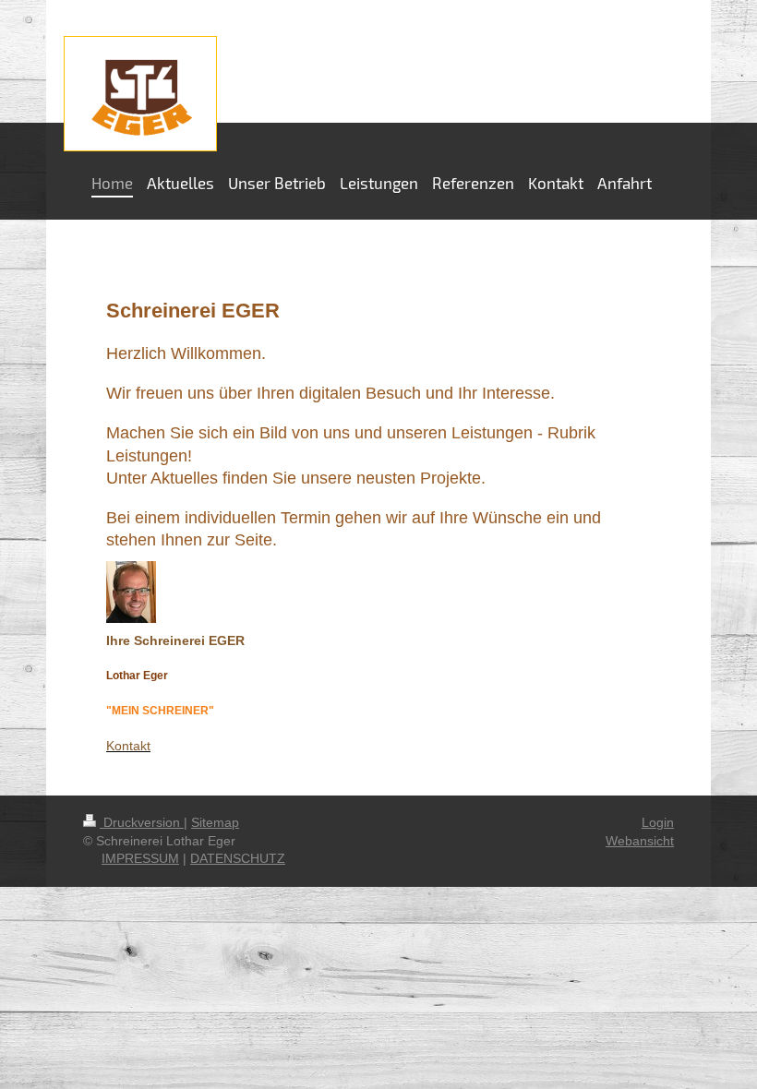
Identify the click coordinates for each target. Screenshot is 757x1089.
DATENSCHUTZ (237, 858)
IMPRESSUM (140, 858)
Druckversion (142, 822)
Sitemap (215, 822)
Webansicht (640, 840)
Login (658, 822)
